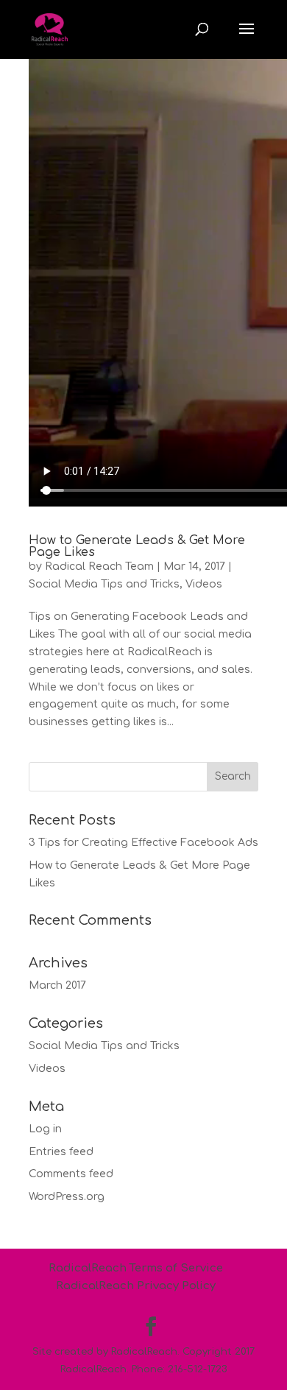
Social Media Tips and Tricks (104, 584)
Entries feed (61, 1151)
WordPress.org (66, 1196)
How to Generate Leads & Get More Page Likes (137, 546)
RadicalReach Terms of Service (136, 1268)
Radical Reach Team (99, 566)
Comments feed (71, 1173)
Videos (203, 584)
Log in (45, 1129)
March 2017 (57, 985)
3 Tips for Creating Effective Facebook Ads (143, 842)
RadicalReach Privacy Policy (136, 1286)
